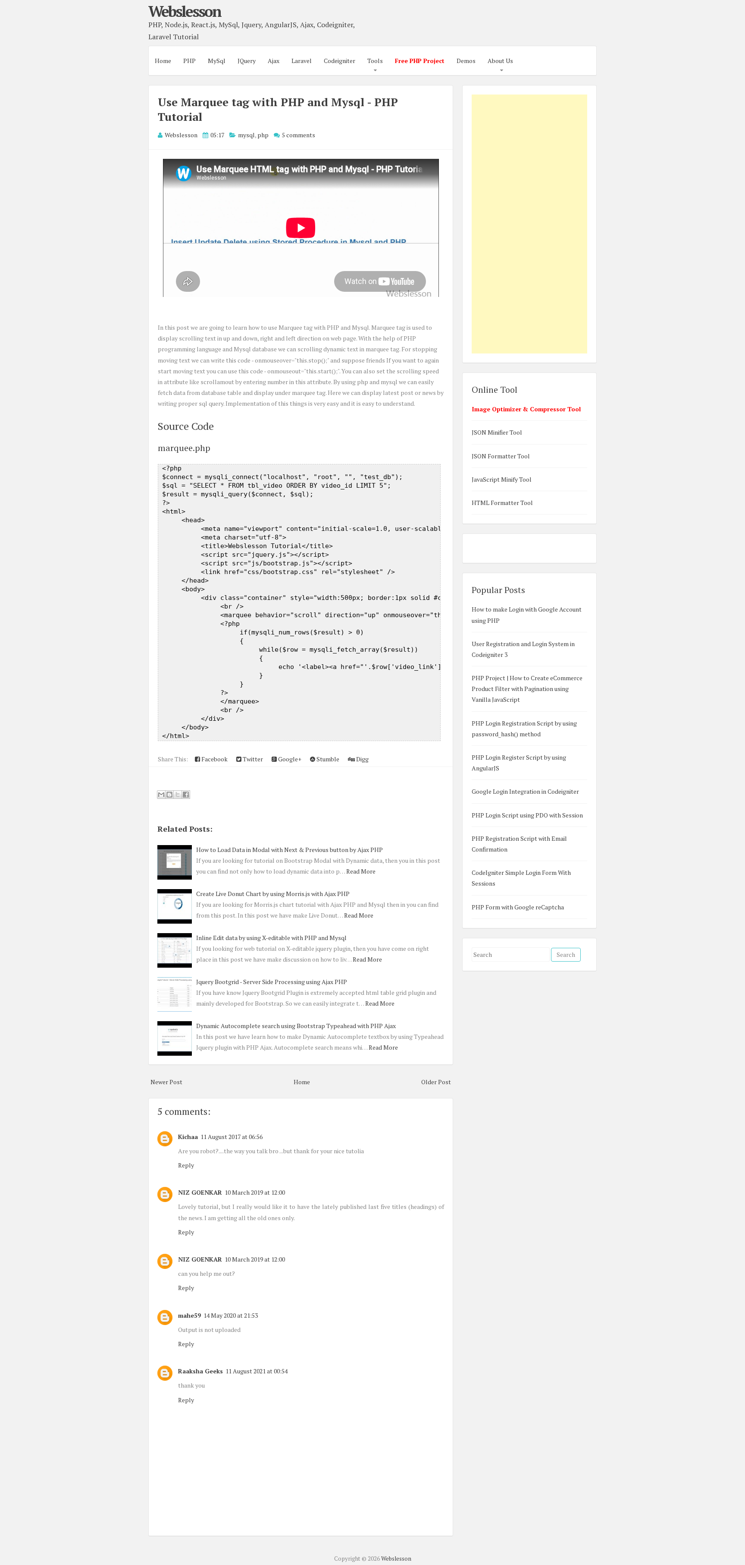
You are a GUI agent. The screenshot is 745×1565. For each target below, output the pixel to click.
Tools (375, 61)
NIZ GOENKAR (200, 1192)
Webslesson (184, 11)
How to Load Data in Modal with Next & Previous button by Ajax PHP (289, 850)
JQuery (247, 61)
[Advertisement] (529, 224)
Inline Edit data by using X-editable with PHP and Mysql (271, 938)
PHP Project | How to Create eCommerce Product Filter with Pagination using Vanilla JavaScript (527, 689)
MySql (216, 61)
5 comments (298, 135)
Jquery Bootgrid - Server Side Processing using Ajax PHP (271, 982)
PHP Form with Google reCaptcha (518, 907)
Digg (362, 759)
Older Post (436, 1082)
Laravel (301, 61)
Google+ (289, 759)
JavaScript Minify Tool (502, 479)
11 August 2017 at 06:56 (231, 1137)
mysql (246, 135)
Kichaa (188, 1137)
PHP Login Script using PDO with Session (527, 815)
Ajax (273, 61)
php (263, 135)
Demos (466, 61)
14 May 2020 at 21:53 (230, 1315)
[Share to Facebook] (186, 794)
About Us (500, 61)
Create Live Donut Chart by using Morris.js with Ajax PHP (273, 894)
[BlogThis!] (169, 794)
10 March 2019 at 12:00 (255, 1192)
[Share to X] (177, 794)
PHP (189, 61)
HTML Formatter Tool (502, 503)
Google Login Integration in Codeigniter (525, 791)
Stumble (327, 759)
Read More (361, 871)
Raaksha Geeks (200, 1371)
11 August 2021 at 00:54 (256, 1371)
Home (163, 61)
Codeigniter (339, 61)
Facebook (214, 759)
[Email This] (161, 794)
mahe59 (189, 1315)
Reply (186, 1165)
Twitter (252, 759)
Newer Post (166, 1082)
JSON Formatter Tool (501, 456)
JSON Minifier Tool (497, 432)
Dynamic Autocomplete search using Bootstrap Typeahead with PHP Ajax (296, 1026)
